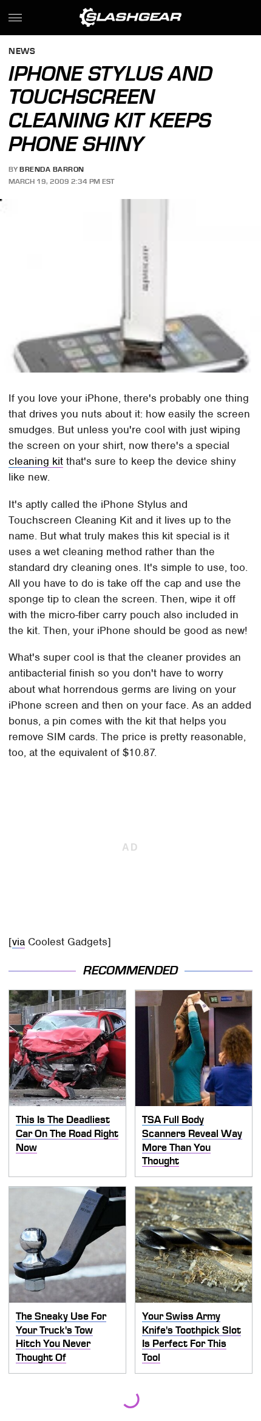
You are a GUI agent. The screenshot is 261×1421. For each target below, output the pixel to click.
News (21, 52)
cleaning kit (35, 461)
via (18, 941)
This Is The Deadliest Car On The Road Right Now (67, 1133)
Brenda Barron (51, 169)
